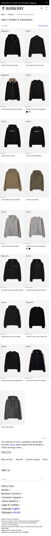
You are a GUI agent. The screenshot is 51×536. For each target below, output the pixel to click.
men (18, 430)
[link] (3, 14)
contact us (4, 525)
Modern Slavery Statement (10, 519)
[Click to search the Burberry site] (41, 8)
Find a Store (7, 486)
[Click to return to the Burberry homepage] (15, 8)
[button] (33, 2)
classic (12, 433)
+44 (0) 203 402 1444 (28, 523)
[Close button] (46, 2)
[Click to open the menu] (46, 8)
